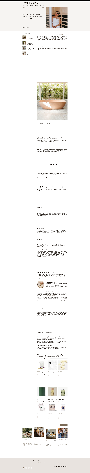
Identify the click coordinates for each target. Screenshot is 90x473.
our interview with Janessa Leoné (48, 80)
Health (28, 46)
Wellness (24, 7)
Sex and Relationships (61, 439)
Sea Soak (38, 399)
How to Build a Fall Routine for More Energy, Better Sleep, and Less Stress (30, 38)
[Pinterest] (29, 468)
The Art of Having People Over (27, 442)
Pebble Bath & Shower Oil (62, 373)
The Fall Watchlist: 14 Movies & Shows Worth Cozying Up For (50, 443)
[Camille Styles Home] (31, 3)
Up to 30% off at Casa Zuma (47, 0)
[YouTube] (31, 468)
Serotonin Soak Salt (40, 372)
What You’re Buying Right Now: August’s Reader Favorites (30, 54)
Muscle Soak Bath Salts (62, 399)
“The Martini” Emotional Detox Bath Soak (62, 415)
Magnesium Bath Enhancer (51, 295)
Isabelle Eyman (25, 27)
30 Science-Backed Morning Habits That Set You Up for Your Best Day (30, 43)
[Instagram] (26, 468)
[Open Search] (67, 5)
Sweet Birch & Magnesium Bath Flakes (52, 415)
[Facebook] (23, 468)
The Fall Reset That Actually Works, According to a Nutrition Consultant (39, 441)
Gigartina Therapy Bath (41, 415)
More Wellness (63, 425)
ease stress (53, 39)
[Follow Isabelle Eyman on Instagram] (28, 27)
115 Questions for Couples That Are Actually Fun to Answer (62, 442)
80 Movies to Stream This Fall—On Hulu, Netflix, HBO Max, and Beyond (30, 48)
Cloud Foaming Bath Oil (52, 399)
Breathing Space (24, 439)
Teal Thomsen (57, 80)
